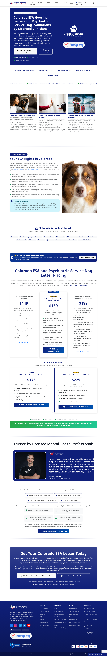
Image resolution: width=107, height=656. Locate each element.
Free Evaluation (32, 3)
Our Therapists (44, 622)
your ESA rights (18, 169)
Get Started (25, 342)
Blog (55, 608)
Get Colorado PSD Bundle (77, 407)
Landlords (57, 617)
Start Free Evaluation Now (26, 51)
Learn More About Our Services (74, 576)
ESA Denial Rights (74, 622)
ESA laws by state (33, 169)
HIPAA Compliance (74, 614)
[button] (94, 3)
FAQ (48, 2)
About (56, 2)
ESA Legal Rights (59, 611)
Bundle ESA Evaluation (53, 350)
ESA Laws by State (74, 625)
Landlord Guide (59, 614)
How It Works (44, 608)
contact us (83, 285)
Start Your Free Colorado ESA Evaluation (37, 576)
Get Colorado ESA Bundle (32, 405)
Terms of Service (74, 611)
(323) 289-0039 (90, 608)
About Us (42, 614)
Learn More (46, 51)
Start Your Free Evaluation (54, 531)
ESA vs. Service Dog (60, 628)
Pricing (40, 2)
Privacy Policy (73, 608)
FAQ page (73, 285)
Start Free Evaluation (88, 257)
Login (71, 3)
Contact (65, 2)
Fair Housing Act (54, 570)
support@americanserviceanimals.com (91, 614)
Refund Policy (73, 620)
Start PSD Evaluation (83, 352)
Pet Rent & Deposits (60, 620)
